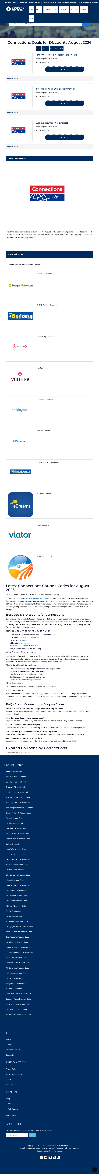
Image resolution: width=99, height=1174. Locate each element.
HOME (31, 10)
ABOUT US (74, 10)
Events (8, 1104)
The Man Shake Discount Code (18, 797)
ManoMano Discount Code (16, 1009)
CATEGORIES (64, 10)
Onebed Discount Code (15, 870)
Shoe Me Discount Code (15, 854)
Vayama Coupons (44, 430)
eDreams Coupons (44, 493)
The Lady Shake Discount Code (18, 802)
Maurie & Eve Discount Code (17, 833)
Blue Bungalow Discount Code (18, 875)
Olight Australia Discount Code (18, 839)
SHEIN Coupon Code (14, 771)
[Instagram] (54, 1157)
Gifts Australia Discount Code (17, 937)
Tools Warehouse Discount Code (19, 932)
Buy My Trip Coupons (45, 336)
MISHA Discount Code (14, 978)
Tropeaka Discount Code (16, 787)
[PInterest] (50, 1157)
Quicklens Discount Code (16, 828)
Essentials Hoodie (13, 1014)
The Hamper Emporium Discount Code (21, 808)
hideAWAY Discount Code (16, 849)
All (38, 48)
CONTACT (84, 10)
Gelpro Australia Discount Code (18, 859)
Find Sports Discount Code (16, 901)
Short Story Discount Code (16, 957)
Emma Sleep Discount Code (17, 864)
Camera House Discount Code (18, 1004)
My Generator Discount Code (17, 968)
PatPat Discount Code (14, 911)
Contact (9, 1079)
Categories (10, 1055)
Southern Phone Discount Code (18, 999)
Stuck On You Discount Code (17, 792)
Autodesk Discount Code (15, 988)
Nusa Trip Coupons (44, 556)
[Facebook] (41, 1157)
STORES (38, 10)
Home (8, 1039)
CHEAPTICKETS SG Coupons (48, 462)
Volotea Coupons (43, 368)
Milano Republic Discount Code (18, 947)
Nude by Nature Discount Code (18, 885)
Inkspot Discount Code (15, 880)
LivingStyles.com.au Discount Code (19, 926)
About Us (9, 1084)
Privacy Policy (11, 1069)
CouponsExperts (34, 680)
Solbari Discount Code (14, 844)
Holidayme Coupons (45, 399)
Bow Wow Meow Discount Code (19, 994)
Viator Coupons (43, 525)
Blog (8, 1098)
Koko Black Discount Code (16, 973)
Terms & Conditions (14, 1074)
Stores (8, 1044)
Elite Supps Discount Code (16, 782)
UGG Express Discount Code (17, 942)
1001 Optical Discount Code (17, 921)
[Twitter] (45, 1157)
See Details (12, 78)
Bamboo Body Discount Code (18, 963)
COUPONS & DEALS (50, 10)
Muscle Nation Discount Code (17, 777)
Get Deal (64, 69)
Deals (45, 48)
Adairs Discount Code (14, 818)
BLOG (31, 18)
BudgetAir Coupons (44, 273)
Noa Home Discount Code (16, 895)
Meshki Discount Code (15, 823)
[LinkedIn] (58, 1157)
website (25, 640)
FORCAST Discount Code (16, 906)
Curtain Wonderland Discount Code (20, 952)
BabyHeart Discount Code (16, 983)
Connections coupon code (36, 598)
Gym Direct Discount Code (16, 916)
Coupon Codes (56, 48)
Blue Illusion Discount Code (17, 890)
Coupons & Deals (13, 1050)
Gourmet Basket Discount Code (18, 813)
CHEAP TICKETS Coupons (47, 305)
